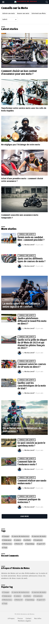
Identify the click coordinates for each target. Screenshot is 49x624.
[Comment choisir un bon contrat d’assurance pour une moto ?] (24, 50)
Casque (6, 536)
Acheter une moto (9, 13)
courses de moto (39, 536)
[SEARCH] (47, 2)
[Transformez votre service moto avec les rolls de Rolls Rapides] (24, 92)
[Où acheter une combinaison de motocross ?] (24, 417)
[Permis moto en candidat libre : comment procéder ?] (8, 238)
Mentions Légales (24, 621)
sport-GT (41, 544)
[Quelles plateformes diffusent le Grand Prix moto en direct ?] (8, 318)
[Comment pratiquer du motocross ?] (8, 499)
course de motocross (21, 536)
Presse (20, 618)
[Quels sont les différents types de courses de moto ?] (8, 258)
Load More (24, 516)
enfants (28, 540)
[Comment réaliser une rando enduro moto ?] (8, 480)
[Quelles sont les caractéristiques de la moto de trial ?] (8, 383)
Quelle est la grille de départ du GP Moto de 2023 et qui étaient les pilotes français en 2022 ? (32, 343)
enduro (18, 540)
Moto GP (19, 544)
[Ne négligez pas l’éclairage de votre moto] (24, 129)
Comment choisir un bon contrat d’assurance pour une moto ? (19, 72)
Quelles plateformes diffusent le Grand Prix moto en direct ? (32, 321)
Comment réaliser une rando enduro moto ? (32, 482)
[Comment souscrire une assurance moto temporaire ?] (24, 199)
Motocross (8, 544)
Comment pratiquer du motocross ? (29, 501)
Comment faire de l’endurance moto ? (27, 463)
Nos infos (37, 618)
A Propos (11, 618)
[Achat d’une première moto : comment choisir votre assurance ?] (24, 163)
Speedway (30, 544)
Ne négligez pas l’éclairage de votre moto (20, 144)
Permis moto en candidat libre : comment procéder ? (31, 238)
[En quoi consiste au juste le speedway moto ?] (8, 443)
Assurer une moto (23, 13)
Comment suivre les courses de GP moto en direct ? (32, 365)
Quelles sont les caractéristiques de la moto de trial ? (32, 386)
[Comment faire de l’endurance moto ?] (8, 461)
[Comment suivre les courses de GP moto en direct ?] (8, 364)
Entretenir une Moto (39, 13)
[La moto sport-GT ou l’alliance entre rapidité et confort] (24, 293)
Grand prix (38, 540)
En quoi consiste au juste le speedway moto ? (31, 444)
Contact (28, 618)
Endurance (7, 540)
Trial (5, 547)
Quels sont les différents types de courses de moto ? (31, 260)
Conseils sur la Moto (26, 234)
